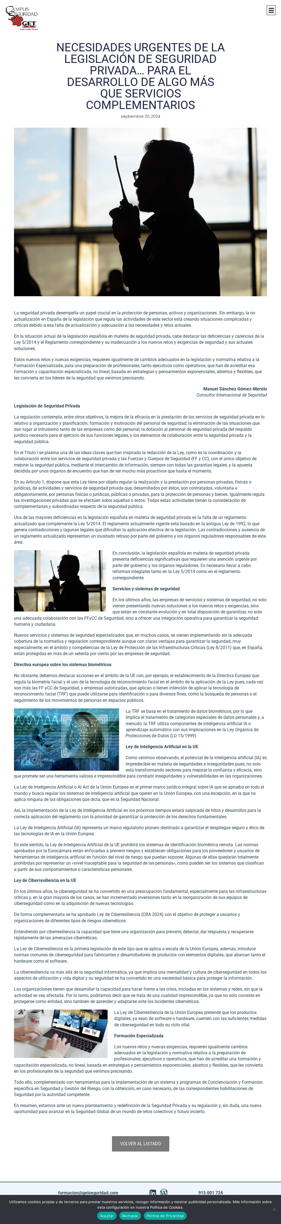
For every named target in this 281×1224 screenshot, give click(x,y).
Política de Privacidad (165, 1216)
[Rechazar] (274, 1209)
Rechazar (130, 1216)
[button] (271, 10)
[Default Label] (153, 1193)
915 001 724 (210, 1192)
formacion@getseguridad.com (88, 1192)
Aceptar (107, 1216)
